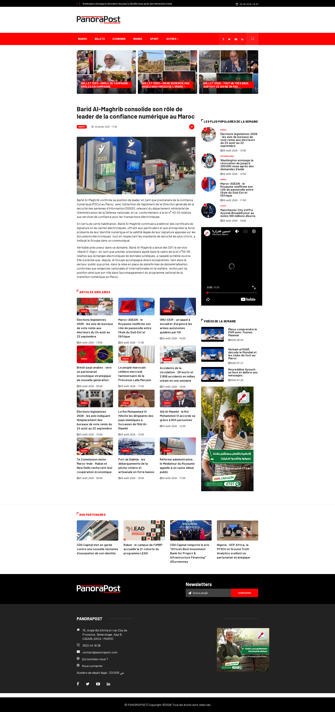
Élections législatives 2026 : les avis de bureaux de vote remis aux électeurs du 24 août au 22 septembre (95, 328)
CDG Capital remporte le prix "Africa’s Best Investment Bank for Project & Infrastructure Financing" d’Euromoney (189, 553)
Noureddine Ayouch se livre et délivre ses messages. (243, 372)
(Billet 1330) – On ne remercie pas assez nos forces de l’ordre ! (165, 84)
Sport (154, 39)
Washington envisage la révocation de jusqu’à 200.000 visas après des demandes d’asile (127, 3)
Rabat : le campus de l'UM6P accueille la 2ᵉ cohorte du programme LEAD (143, 549)
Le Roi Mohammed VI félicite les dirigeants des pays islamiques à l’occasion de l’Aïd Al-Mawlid (135, 420)
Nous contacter (92, 666)
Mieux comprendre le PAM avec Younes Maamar (242, 332)
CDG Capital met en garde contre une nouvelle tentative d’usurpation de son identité (97, 549)
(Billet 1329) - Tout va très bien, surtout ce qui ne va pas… (226, 84)
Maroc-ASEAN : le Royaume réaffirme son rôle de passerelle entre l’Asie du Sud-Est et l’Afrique (134, 328)
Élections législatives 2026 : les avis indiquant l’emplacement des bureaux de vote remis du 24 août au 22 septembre (94, 420)
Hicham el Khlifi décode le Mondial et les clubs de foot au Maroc (242, 353)
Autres (171, 39)
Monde (137, 39)
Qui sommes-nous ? (95, 659)
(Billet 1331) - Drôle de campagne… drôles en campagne (106, 84)
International (227, 156)
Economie (119, 39)
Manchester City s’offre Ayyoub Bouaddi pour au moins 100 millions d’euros (237, 213)
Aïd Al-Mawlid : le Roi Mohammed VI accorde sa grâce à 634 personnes (177, 416)
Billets (100, 39)
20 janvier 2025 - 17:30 (105, 126)
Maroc (82, 39)
